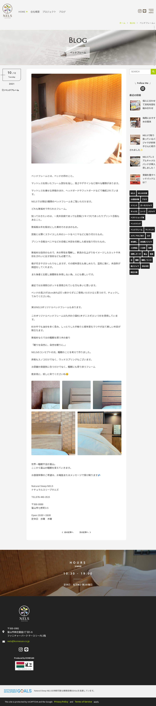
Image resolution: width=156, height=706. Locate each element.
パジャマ (151, 211)
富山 (145, 254)
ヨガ (148, 235)
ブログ (62, 11)
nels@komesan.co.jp (18, 641)
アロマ (144, 199)
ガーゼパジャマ (146, 205)
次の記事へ (84, 532)
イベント (134, 205)
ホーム (122, 22)
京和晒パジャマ (146, 241)
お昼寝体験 (135, 199)
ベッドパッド (136, 223)
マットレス (149, 229)
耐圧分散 (134, 272)
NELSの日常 (142, 193)
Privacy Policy (61, 701)
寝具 (151, 254)
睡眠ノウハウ (147, 260)
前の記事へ (68, 532)
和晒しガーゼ (136, 254)
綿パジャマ (135, 266)
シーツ (142, 211)
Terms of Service (83, 701)
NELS (133, 193)
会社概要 (35, 11)
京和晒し (134, 241)
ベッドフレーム (12, 90)
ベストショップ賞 (137, 217)
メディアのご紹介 (137, 235)
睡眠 (137, 260)
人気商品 (134, 248)
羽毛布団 (145, 266)
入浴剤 (142, 248)
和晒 (150, 248)
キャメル (134, 211)
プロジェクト (49, 11)
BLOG (132, 22)
